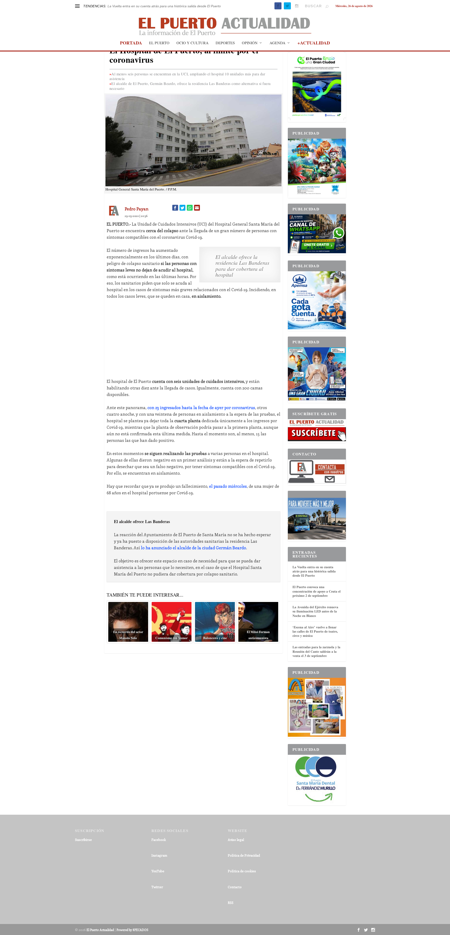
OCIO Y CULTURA (192, 43)
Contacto (235, 887)
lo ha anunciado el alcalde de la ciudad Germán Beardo (193, 547)
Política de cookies (242, 871)
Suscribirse (83, 839)
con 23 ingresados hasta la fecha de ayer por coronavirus (201, 407)
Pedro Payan (136, 209)
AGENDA (277, 43)
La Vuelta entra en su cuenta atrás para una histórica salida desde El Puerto (164, 6)
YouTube (157, 871)
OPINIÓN (250, 43)
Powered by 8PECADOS (132, 930)
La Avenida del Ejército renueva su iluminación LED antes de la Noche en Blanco (315, 611)
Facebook (158, 839)
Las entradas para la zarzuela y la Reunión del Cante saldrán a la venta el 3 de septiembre (316, 651)
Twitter (157, 887)
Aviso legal (236, 839)
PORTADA (131, 43)
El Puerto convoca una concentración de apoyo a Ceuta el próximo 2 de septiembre (316, 591)
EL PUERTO (159, 43)
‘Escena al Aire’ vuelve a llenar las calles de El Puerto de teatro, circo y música (315, 631)
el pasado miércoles (228, 486)
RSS (230, 902)
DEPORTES (225, 43)
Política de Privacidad (244, 855)
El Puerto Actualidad (100, 930)
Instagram (159, 855)
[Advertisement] (193, 338)
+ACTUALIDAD (313, 43)
